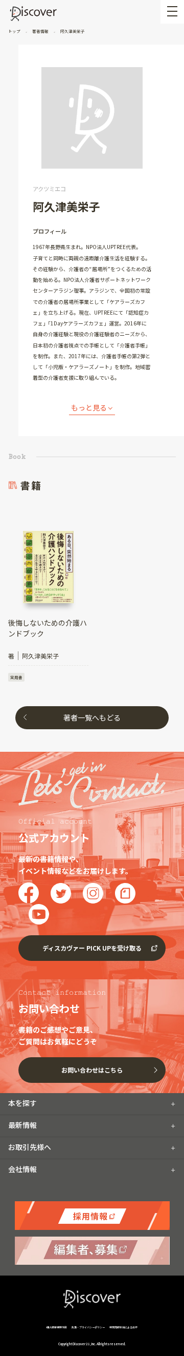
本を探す (22, 1102)
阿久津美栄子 (72, 31)
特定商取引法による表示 (123, 1327)
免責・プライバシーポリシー (88, 1327)
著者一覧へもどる (92, 717)
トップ (14, 31)
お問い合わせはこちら (92, 1069)
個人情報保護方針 (57, 1327)
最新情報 (22, 1124)
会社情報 (22, 1169)
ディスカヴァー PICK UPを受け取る (92, 947)
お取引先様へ (29, 1146)
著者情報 (40, 31)
